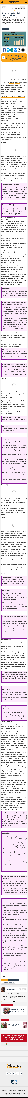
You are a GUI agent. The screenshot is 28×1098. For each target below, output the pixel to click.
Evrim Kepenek (11, 989)
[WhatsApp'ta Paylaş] (11, 50)
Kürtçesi (11, 82)
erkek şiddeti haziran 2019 (8, 982)
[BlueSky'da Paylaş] (15, 50)
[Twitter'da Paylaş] (8, 50)
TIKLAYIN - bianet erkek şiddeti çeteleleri (13, 96)
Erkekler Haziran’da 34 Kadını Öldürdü (12, 14)
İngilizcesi (17, 82)
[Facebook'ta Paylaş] (4, 50)
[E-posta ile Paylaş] (23, 50)
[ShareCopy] (19, 50)
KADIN (3, 7)
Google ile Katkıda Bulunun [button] (15, 1044)
